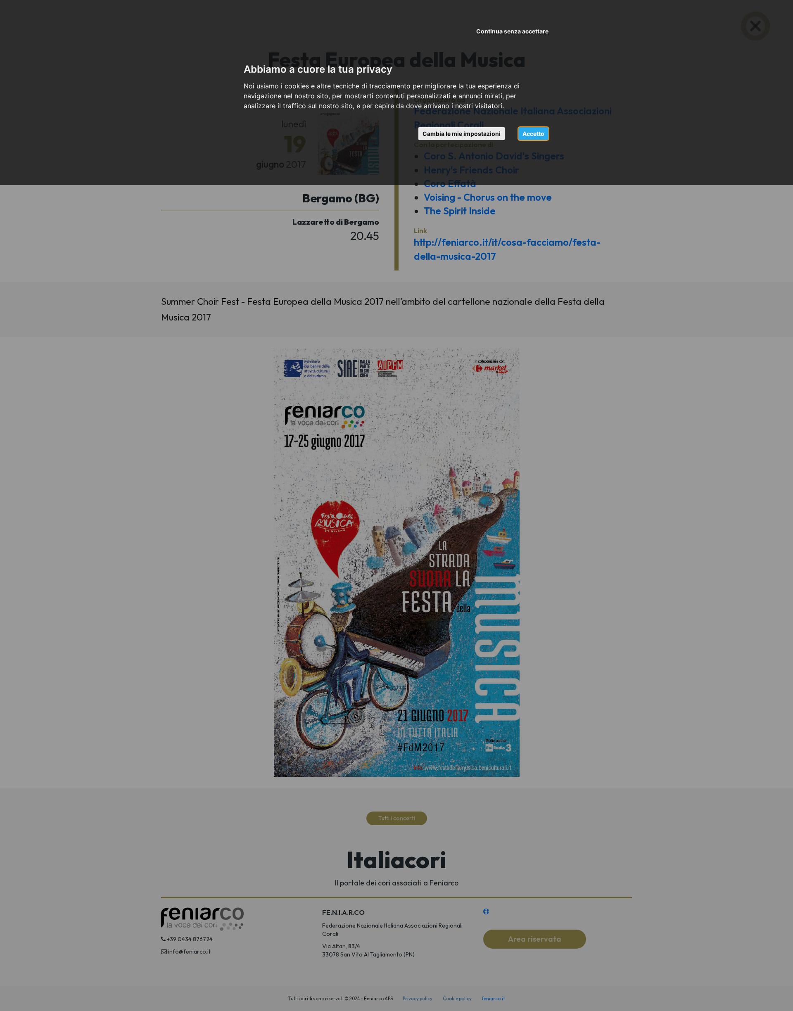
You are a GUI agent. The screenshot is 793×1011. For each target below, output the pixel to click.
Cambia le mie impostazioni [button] (462, 133)
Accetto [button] (533, 133)
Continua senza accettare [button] (512, 31)
